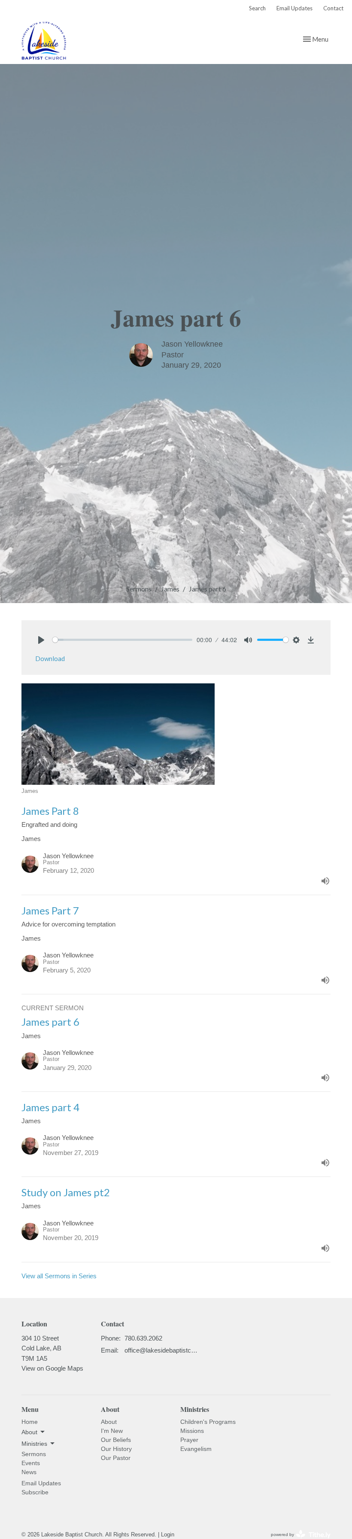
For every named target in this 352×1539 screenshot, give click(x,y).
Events (30, 1463)
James (170, 589)
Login (167, 1534)
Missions (192, 1430)
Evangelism (196, 1448)
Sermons (139, 589)
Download (50, 658)
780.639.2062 (143, 1338)
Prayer (189, 1439)
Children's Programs (208, 1421)
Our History (116, 1448)
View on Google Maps (52, 1368)
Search (257, 8)
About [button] (29, 1432)
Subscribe (35, 1492)
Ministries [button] (34, 1443)
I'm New (112, 1430)
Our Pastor (115, 1457)
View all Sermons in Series (59, 1276)
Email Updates (294, 8)
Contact (333, 8)
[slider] (122, 640)
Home (29, 1421)
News (28, 1472)
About (109, 1421)
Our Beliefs (116, 1439)
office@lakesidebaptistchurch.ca (161, 1350)
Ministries (194, 1409)
